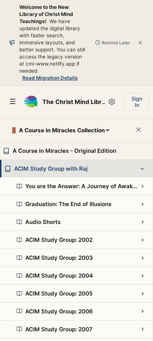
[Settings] (111, 101)
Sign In (136, 101)
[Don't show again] (140, 43)
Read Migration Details (50, 78)
